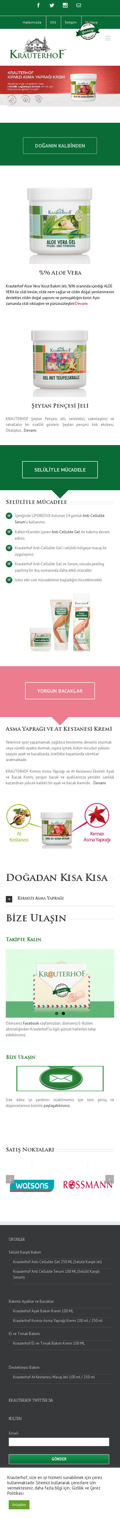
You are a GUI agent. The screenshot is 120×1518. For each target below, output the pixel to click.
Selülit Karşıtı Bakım (25, 1252)
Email (15, 1433)
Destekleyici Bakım (24, 1367)
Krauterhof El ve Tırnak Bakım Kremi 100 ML (49, 1343)
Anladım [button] (19, 1504)
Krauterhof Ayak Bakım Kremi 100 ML (43, 1311)
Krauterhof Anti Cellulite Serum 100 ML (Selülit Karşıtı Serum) (56, 1274)
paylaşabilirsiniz (57, 1105)
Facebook (31, 1023)
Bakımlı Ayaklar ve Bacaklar (31, 1301)
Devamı (30, 430)
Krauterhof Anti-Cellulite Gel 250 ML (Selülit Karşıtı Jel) (57, 1261)
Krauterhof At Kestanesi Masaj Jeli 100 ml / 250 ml (54, 1377)
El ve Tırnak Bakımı (24, 1333)
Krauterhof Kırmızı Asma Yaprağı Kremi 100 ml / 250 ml (58, 1320)
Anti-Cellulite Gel (66, 531)
